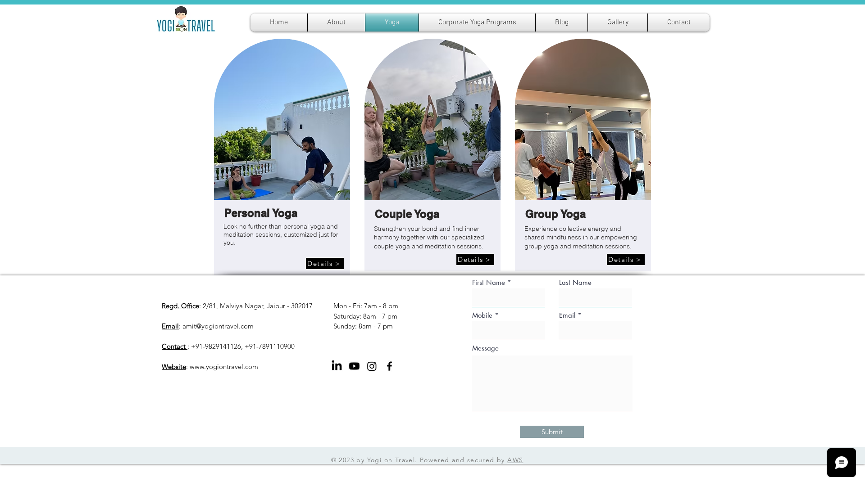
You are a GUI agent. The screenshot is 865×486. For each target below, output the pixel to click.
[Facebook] (389, 366)
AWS (515, 460)
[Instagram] (372, 366)
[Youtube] (354, 366)
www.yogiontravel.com (224, 366)
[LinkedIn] (337, 366)
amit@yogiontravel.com (218, 326)
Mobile (482, 315)
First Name (488, 282)
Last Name (575, 282)
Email (567, 315)
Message (485, 348)
